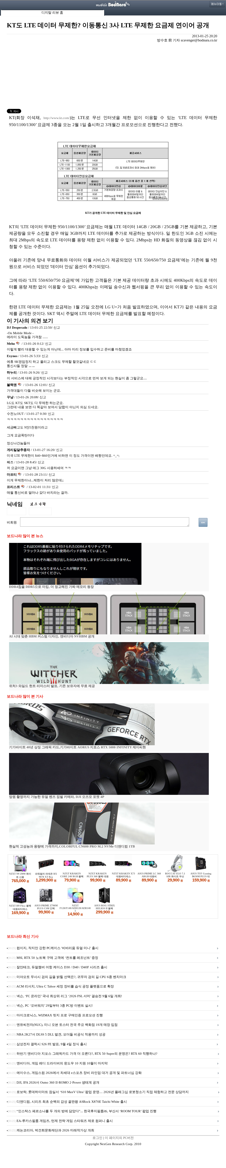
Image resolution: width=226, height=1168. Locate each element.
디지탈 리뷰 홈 (52, 12)
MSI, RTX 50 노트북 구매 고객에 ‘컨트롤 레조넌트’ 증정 (53, 957)
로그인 (97, 1138)
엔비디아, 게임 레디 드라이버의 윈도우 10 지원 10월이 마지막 (58, 1063)
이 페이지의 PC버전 (119, 1138)
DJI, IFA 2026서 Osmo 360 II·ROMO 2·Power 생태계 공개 (53, 1082)
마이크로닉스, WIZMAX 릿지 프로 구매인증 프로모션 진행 (55, 1015)
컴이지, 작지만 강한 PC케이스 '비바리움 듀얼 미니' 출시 (53, 948)
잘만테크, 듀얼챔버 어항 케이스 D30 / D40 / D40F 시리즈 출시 (57, 967)
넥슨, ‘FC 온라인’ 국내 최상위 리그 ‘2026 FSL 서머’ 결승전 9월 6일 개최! (65, 996)
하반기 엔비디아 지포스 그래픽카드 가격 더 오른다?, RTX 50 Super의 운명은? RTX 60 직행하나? (82, 1053)
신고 (56, 327)
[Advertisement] (113, 76)
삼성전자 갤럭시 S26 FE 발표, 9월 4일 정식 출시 (47, 1044)
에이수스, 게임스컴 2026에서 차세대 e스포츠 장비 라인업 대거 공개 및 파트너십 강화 (75, 1073)
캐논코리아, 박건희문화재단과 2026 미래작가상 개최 (51, 1130)
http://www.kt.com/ (56, 118)
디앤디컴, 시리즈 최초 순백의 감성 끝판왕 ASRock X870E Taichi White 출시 (67, 1101)
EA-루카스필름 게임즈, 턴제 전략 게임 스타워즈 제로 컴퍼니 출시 (60, 1121)
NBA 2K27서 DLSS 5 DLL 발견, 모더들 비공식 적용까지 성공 (56, 1034)
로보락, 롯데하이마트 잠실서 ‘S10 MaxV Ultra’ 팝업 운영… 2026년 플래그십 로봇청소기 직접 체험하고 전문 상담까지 (98, 1092)
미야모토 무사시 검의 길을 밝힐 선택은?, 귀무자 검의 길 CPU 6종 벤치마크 (67, 977)
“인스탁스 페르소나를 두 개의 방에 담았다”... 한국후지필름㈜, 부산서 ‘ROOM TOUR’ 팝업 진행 (82, 1111)
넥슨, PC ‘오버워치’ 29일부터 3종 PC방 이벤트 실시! (50, 1005)
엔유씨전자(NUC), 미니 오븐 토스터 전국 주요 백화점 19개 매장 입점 (63, 1024)
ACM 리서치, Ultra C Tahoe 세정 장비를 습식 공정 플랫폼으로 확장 (61, 986)
